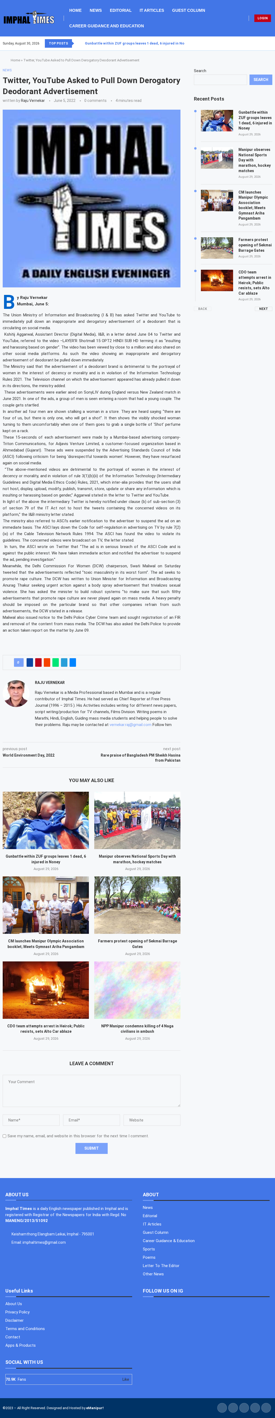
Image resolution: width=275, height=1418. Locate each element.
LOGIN (263, 18)
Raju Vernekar (33, 100)
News (96, 10)
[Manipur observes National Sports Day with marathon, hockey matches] (137, 820)
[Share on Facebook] (30, 662)
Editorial (121, 10)
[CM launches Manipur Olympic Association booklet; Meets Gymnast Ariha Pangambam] (46, 905)
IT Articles (152, 10)
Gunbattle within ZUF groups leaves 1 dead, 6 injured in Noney (137, 43)
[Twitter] (262, 43)
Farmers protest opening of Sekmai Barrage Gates (255, 245)
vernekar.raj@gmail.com (130, 724)
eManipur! (95, 1408)
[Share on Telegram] (64, 662)
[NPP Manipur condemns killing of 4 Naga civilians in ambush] (137, 990)
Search (200, 70)
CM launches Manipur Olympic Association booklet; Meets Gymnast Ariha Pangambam (253, 205)
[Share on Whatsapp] (55, 662)
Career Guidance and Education (106, 26)
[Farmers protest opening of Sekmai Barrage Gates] (137, 905)
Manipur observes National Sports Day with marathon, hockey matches (254, 160)
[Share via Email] (73, 662)
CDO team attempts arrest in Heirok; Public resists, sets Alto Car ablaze (254, 282)
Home (75, 10)
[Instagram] (265, 43)
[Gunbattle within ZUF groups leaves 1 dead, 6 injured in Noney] (46, 820)
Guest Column (188, 10)
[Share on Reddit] (47, 662)
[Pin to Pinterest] (38, 662)
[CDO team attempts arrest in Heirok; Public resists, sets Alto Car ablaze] (46, 990)
